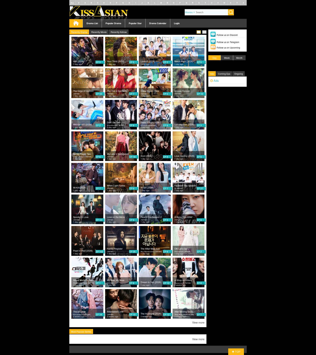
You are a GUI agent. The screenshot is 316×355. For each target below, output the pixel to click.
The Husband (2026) (151, 313)
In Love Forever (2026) (182, 91)
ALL (72, 2)
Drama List (92, 23)
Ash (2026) (78, 61)
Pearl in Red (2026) (83, 250)
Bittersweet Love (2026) (115, 312)
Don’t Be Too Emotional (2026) (115, 123)
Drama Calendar (157, 23)
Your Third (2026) (115, 61)
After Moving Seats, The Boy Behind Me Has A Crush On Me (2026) (184, 312)
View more (198, 322)
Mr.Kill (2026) (79, 187)
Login (177, 23)
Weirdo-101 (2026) (82, 124)
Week (227, 57)
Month (239, 57)
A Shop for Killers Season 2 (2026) (183, 281)
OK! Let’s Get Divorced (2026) (182, 249)
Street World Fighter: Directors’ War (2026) (83, 281)
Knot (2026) (146, 155)
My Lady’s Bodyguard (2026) (118, 154)
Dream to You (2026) (151, 282)
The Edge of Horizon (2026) (83, 91)
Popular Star (135, 23)
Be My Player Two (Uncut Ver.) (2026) (82, 154)
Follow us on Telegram (228, 42)
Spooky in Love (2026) (81, 218)
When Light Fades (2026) (116, 186)
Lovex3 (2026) (148, 61)
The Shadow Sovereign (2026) (82, 312)
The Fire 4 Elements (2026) (117, 91)
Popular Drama (113, 23)
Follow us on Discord (227, 34)
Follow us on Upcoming (228, 47)
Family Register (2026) (115, 249)
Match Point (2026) (183, 61)
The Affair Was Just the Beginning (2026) (151, 249)
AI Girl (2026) (147, 187)
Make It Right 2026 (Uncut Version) (150, 123)
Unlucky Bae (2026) (184, 124)
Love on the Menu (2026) (116, 218)
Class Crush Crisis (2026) (150, 91)
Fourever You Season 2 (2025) (185, 186)
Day (214, 57)
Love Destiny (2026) (184, 155)
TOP (237, 351)
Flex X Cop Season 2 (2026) (151, 218)
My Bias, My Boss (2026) (115, 281)
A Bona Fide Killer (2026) (183, 218)
